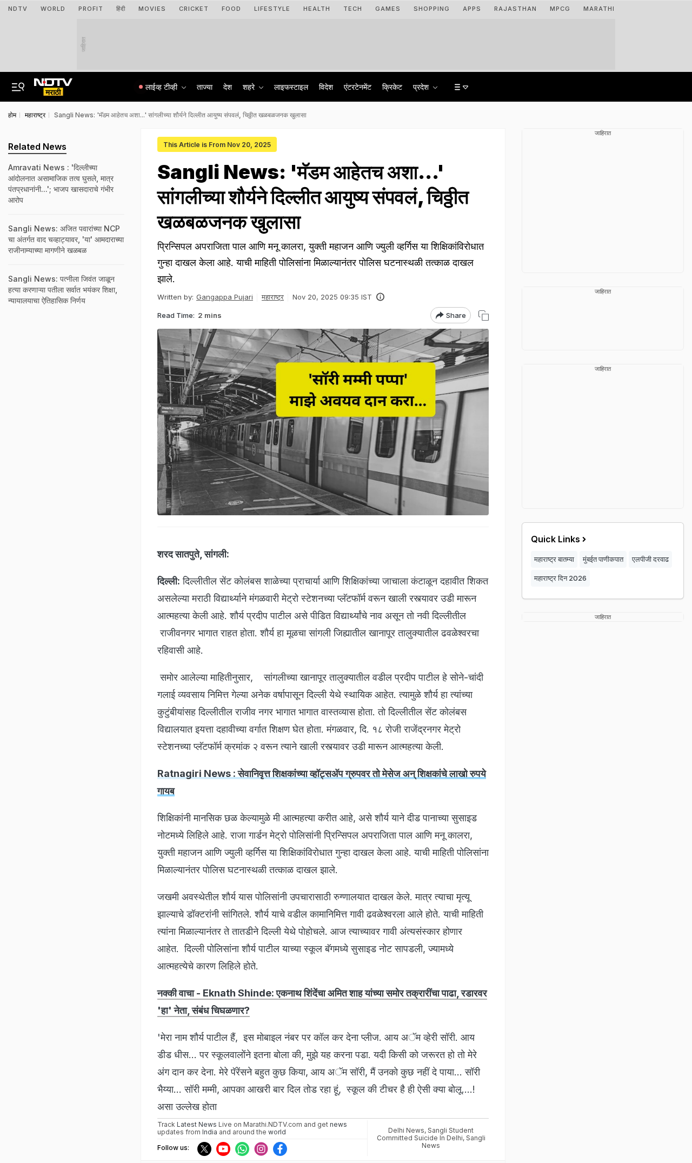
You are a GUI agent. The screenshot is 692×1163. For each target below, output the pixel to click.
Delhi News (406, 1130)
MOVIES (152, 8)
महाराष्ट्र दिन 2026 (560, 578)
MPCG (560, 8)
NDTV (18, 8)
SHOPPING (432, 8)
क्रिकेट (392, 86)
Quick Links (555, 539)
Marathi (599, 8)
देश (227, 86)
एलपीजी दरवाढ (650, 559)
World (53, 8)
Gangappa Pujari (224, 297)
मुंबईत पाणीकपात (603, 559)
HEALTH (316, 8)
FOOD (231, 8)
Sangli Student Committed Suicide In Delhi (425, 1134)
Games (388, 8)
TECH (352, 8)
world (277, 1132)
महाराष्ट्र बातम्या (554, 559)
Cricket (194, 8)
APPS (472, 8)
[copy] (483, 315)
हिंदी (120, 8)
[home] (53, 84)
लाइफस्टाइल (291, 86)
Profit (90, 8)
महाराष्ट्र (273, 297)
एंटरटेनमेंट (357, 86)
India (210, 1132)
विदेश (326, 86)
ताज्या (204, 86)
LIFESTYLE (272, 8)
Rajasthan (515, 8)
